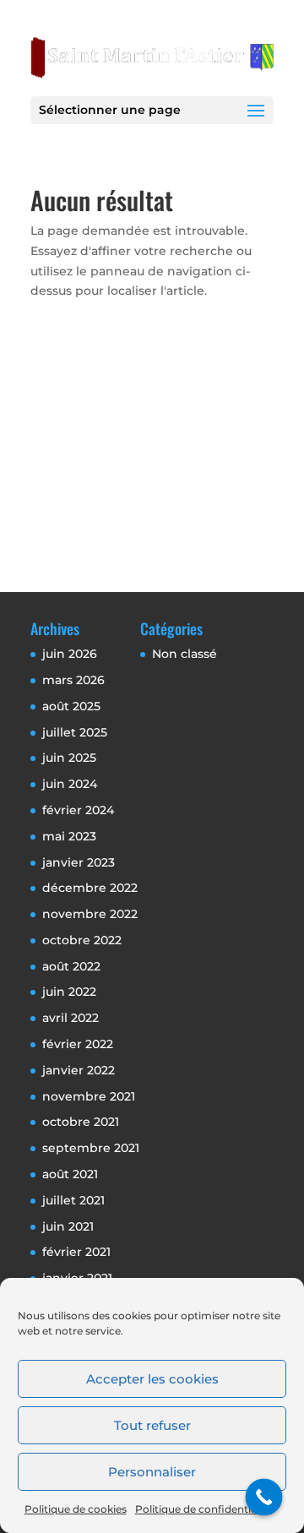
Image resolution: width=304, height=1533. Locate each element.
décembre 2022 (90, 887)
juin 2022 (69, 991)
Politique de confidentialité (203, 1509)
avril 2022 (70, 1017)
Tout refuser (152, 1425)
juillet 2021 (73, 1200)
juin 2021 (68, 1226)
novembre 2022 (90, 913)
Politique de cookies (75, 1509)
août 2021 (70, 1174)
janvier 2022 (78, 1070)
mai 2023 (69, 836)
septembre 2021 (90, 1147)
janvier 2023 (78, 862)
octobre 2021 (80, 1121)
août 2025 (71, 706)
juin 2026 (69, 653)
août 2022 (71, 966)
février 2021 (76, 1251)
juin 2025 (69, 757)
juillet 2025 (74, 732)
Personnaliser (152, 1472)
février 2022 (77, 1044)
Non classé (184, 653)
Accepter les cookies (152, 1379)
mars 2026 (73, 680)
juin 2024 (69, 783)
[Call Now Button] (264, 1497)
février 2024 (78, 810)
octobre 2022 (82, 940)
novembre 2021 (88, 1096)
